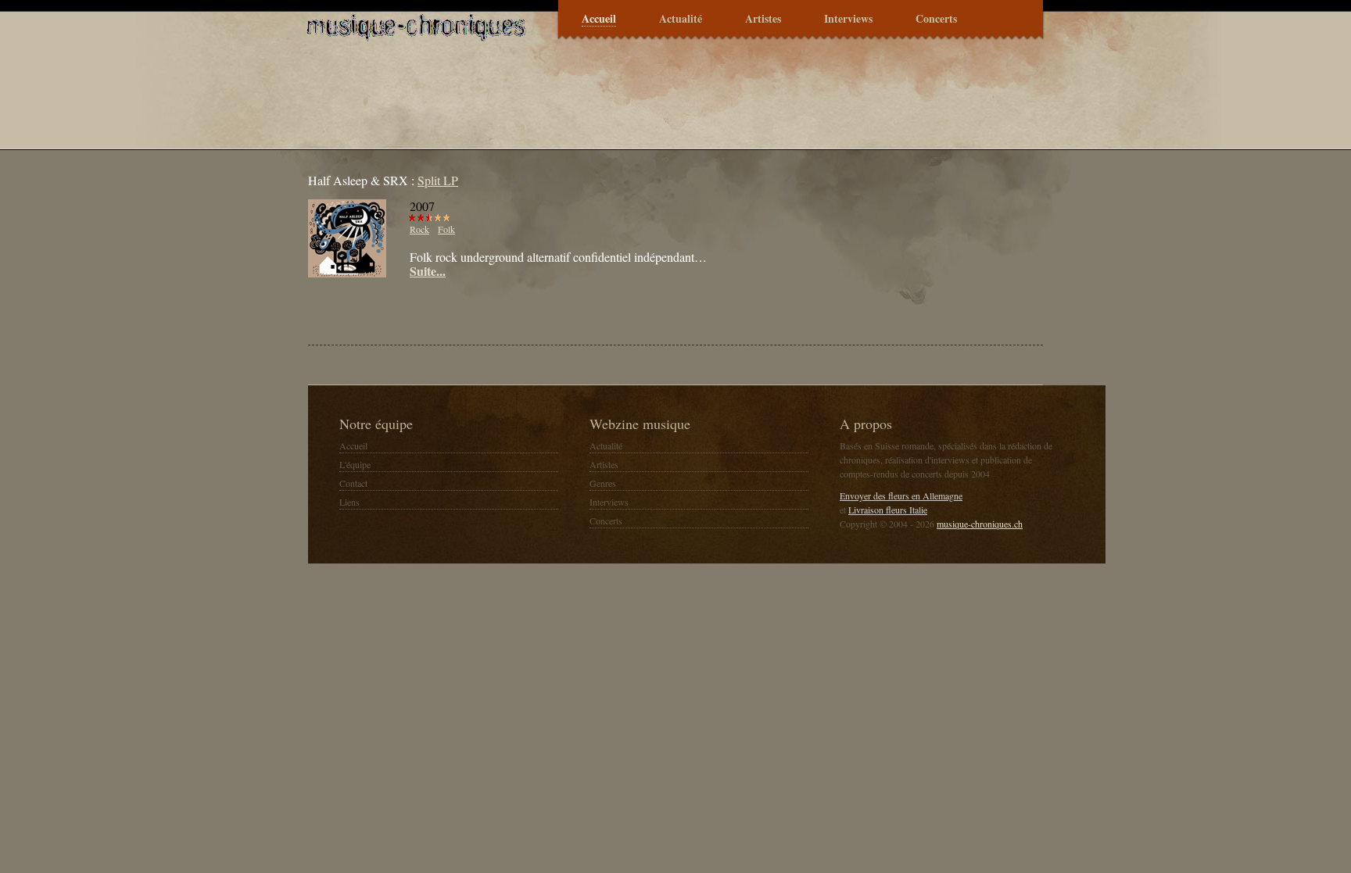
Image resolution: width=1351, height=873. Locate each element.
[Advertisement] (491, 309)
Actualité (680, 19)
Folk (446, 229)
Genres (602, 483)
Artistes (763, 19)
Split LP (437, 180)
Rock (419, 229)
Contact (353, 483)
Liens (349, 502)
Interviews (848, 19)
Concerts (936, 19)
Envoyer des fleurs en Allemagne (901, 495)
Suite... (428, 271)
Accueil (599, 19)
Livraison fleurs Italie (887, 509)
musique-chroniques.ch (980, 523)
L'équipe (355, 464)
